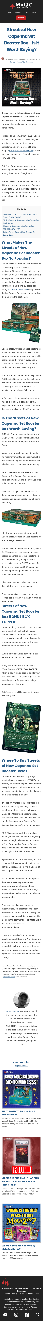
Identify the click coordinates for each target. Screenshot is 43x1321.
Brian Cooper (12, 1011)
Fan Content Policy (27, 1302)
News (9, 12)
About (36, 1294)
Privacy (14, 1294)
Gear (26, 12)
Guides (34, 12)
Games (12, 62)
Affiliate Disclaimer (9, 977)
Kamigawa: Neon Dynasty (21, 150)
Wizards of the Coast (18, 289)
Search (21, 18)
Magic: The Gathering (25, 62)
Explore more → (21, 1066)
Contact (7, 1294)
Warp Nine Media (21, 1288)
